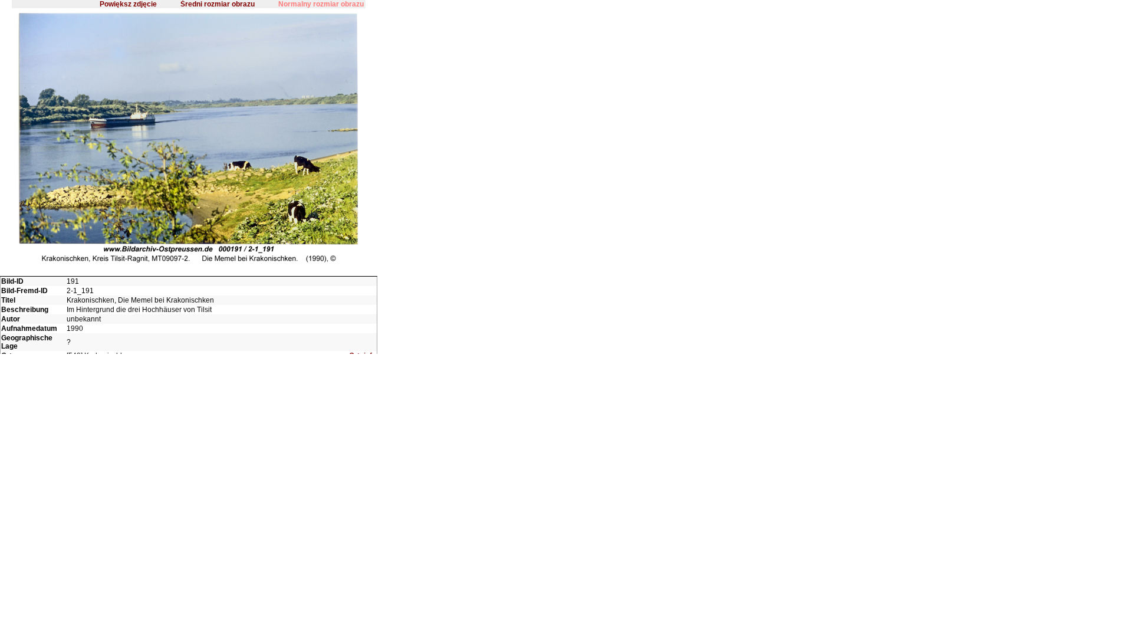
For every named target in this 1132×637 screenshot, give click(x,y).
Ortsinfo (362, 356)
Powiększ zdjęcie (128, 4)
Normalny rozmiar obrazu (321, 4)
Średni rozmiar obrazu (217, 4)
